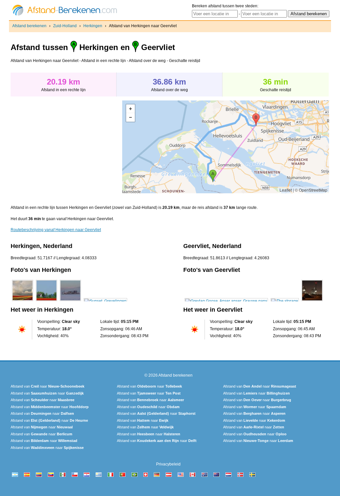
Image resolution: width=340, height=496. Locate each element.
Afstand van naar (47, 386)
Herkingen (92, 26)
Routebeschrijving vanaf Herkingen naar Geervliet (56, 229)
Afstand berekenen (29, 26)
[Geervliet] (226, 301)
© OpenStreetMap (311, 190)
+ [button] (130, 108)
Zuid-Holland (65, 26)
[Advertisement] (66, 146)
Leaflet (286, 190)
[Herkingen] (23, 301)
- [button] (130, 117)
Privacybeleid (168, 464)
